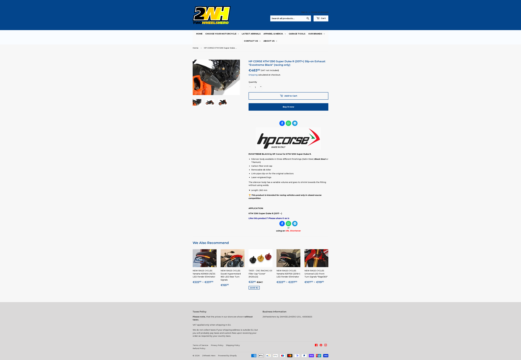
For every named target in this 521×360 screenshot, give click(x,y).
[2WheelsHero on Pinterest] (321, 345)
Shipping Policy (233, 345)
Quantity (253, 82)
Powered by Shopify (227, 355)
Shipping (253, 75)
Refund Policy (199, 348)
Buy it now (288, 106)
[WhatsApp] (288, 123)
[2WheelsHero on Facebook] (316, 345)
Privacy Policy (217, 345)
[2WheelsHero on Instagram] (325, 345)
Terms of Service (200, 345)
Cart (323, 18)
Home (195, 48)
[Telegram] (295, 123)
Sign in (304, 12)
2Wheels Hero (208, 355)
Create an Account (319, 12)
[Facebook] (282, 123)
